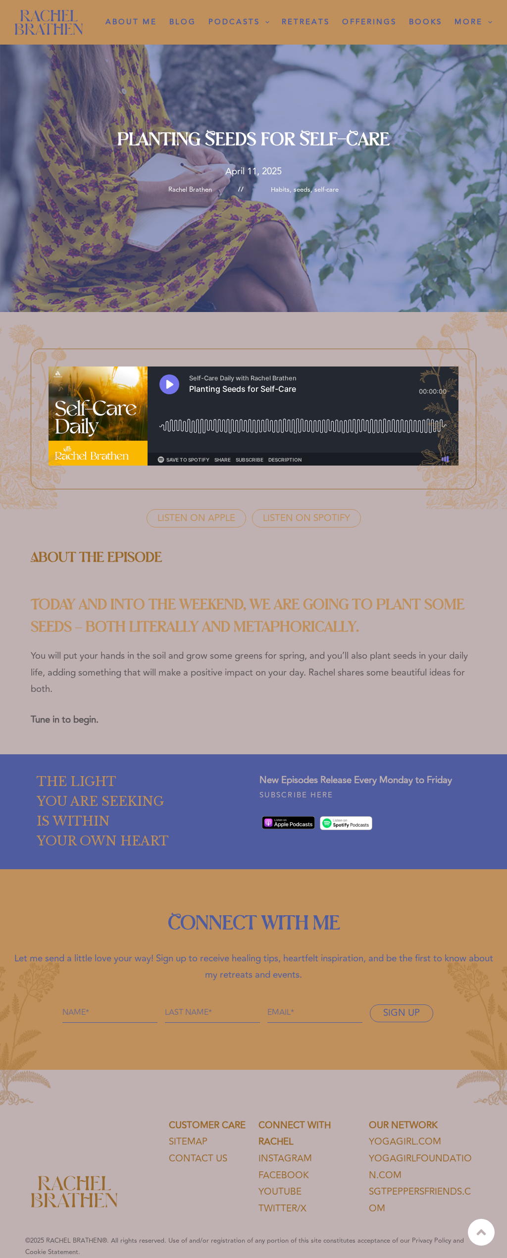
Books (425, 22)
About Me (131, 22)
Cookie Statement (51, 1252)
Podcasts (234, 22)
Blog (182, 22)
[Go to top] (481, 1232)
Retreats (306, 22)
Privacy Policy (431, 1241)
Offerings (369, 22)
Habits (280, 190)
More (469, 22)
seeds (302, 190)
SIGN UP (401, 1013)
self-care (326, 190)
